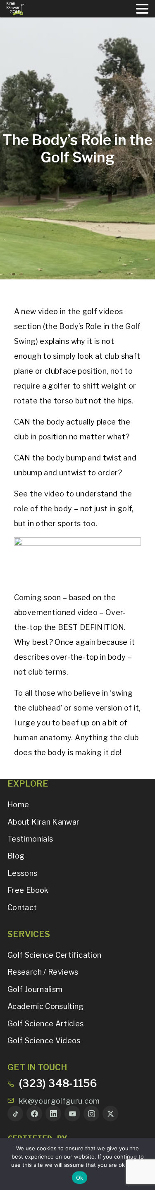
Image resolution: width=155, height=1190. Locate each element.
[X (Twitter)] (110, 1113)
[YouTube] (72, 1113)
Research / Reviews (42, 972)
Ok (79, 1177)
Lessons (22, 873)
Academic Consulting (45, 1006)
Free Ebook (28, 890)
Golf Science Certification (54, 955)
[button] (142, 8)
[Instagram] (91, 1113)
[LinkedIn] (53, 1113)
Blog (15, 855)
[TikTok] (15, 1113)
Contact (22, 907)
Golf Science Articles (45, 1023)
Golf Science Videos (44, 1040)
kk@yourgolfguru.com (59, 1101)
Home (18, 804)
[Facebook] (34, 1113)
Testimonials (30, 839)
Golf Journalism (34, 989)
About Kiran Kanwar (43, 822)
